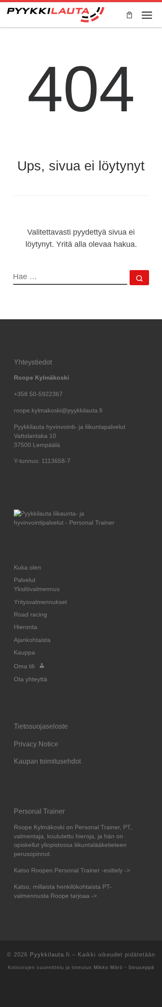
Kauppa (24, 652)
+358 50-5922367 (38, 394)
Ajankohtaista (32, 640)
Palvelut (24, 580)
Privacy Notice (36, 744)
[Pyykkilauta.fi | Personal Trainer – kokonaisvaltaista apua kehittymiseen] (55, 13)
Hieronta (25, 627)
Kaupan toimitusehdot (47, 761)
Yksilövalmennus (37, 589)
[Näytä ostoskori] (129, 14)
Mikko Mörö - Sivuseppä (124, 967)
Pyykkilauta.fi (50, 954)
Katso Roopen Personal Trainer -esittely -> (72, 870)
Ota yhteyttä (30, 679)
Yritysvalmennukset (40, 602)
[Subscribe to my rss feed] (81, 989)
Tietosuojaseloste (41, 726)
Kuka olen (27, 567)
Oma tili (24, 666)
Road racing (30, 614)
